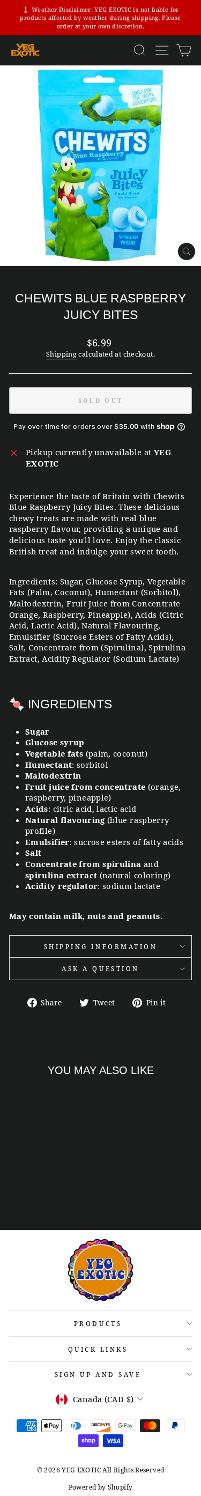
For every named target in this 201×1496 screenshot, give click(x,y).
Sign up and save (98, 1374)
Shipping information (101, 946)
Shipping (61, 354)
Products (98, 1323)
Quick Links (98, 1349)
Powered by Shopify (101, 1487)
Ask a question (100, 968)
